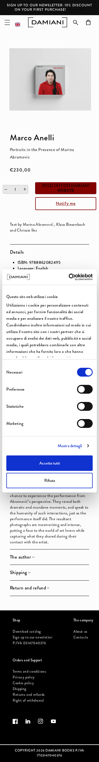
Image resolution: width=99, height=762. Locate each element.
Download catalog (27, 631)
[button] (7, 22)
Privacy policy (24, 677)
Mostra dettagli (70, 446)
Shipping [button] (18, 572)
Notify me (65, 203)
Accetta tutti (49, 463)
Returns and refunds (29, 694)
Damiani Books (60, 750)
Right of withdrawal (28, 700)
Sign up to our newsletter (33, 637)
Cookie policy (23, 683)
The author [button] (20, 557)
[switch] (85, 389)
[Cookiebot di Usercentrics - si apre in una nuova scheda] (70, 277)
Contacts (80, 637)
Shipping (19, 688)
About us (80, 631)
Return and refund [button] (28, 588)
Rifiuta (49, 480)
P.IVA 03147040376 (29, 643)
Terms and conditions (29, 671)
